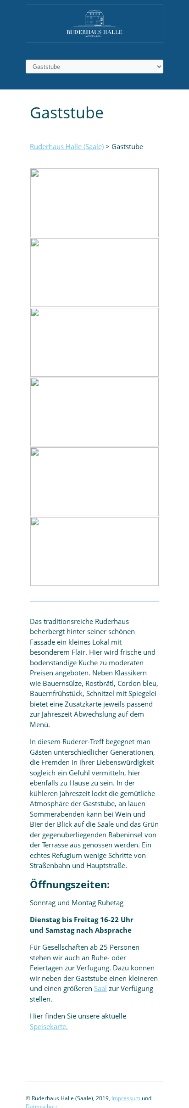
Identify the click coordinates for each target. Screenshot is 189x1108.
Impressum (125, 1098)
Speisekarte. (49, 1026)
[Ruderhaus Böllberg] (94, 40)
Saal (100, 988)
